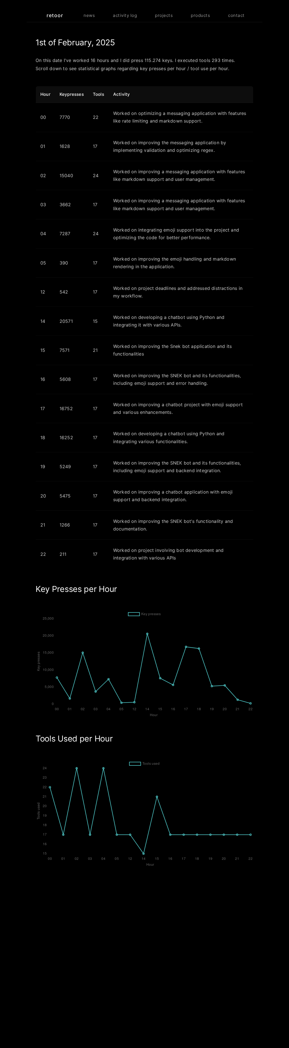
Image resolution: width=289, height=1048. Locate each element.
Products (200, 15)
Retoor (55, 15)
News (89, 15)
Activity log (125, 15)
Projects (164, 15)
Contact (236, 15)
